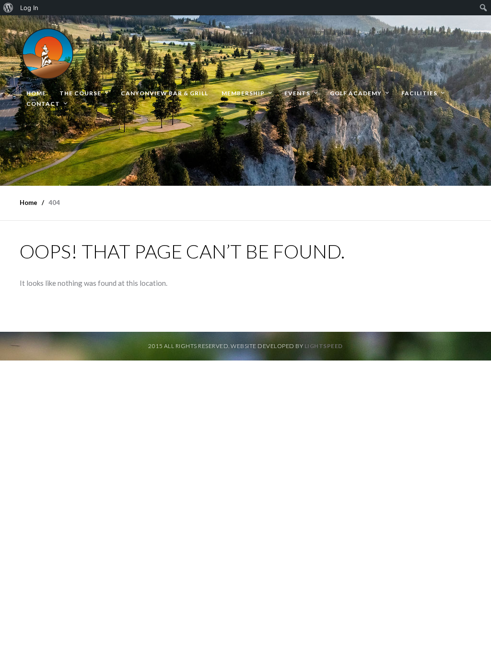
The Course (80, 93)
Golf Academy (356, 93)
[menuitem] (8, 7)
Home (36, 93)
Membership (243, 93)
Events (297, 93)
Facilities (419, 93)
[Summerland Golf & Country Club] (48, 51)
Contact (43, 103)
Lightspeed (323, 346)
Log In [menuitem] (29, 7)
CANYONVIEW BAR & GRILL (164, 93)
